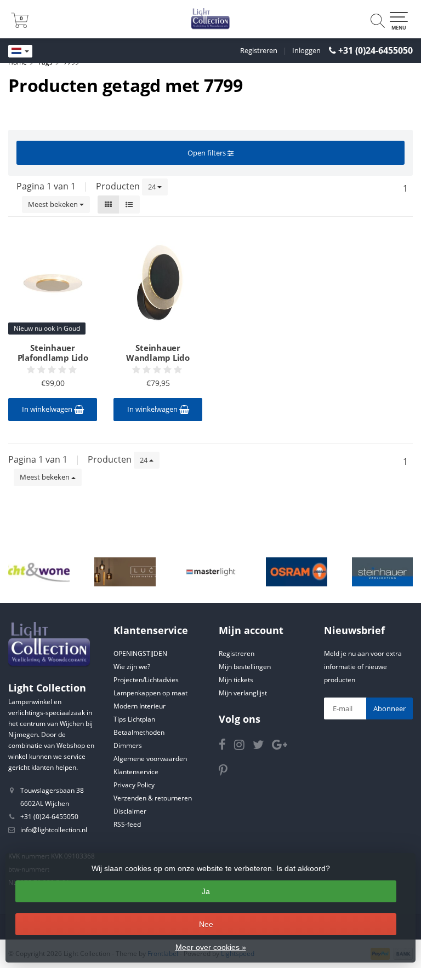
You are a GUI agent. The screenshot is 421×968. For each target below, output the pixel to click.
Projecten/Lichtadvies (146, 679)
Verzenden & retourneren (152, 798)
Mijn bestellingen (245, 666)
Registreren (258, 50)
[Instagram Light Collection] (243, 746)
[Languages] (20, 51)
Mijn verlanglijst (243, 693)
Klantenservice (135, 771)
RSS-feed (127, 824)
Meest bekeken (53, 204)
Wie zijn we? (131, 666)
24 (152, 187)
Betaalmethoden (138, 732)
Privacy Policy (134, 785)
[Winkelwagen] (20, 25)
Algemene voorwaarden (150, 758)
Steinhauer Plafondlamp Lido (53, 352)
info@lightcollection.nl (53, 829)
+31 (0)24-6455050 (375, 50)
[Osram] (296, 572)
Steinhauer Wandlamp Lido (158, 352)
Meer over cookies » (210, 947)
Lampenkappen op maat (150, 693)
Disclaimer (129, 811)
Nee (206, 924)
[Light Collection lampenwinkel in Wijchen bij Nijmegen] (210, 19)
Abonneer (389, 708)
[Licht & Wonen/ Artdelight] (39, 572)
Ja (206, 891)
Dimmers (127, 745)
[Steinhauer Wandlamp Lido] (157, 282)
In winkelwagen (48, 409)
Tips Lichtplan (134, 719)
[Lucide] (125, 572)
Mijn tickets (236, 679)
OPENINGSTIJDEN (140, 653)
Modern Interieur (139, 706)
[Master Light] (211, 572)
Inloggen (306, 50)
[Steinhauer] (382, 572)
